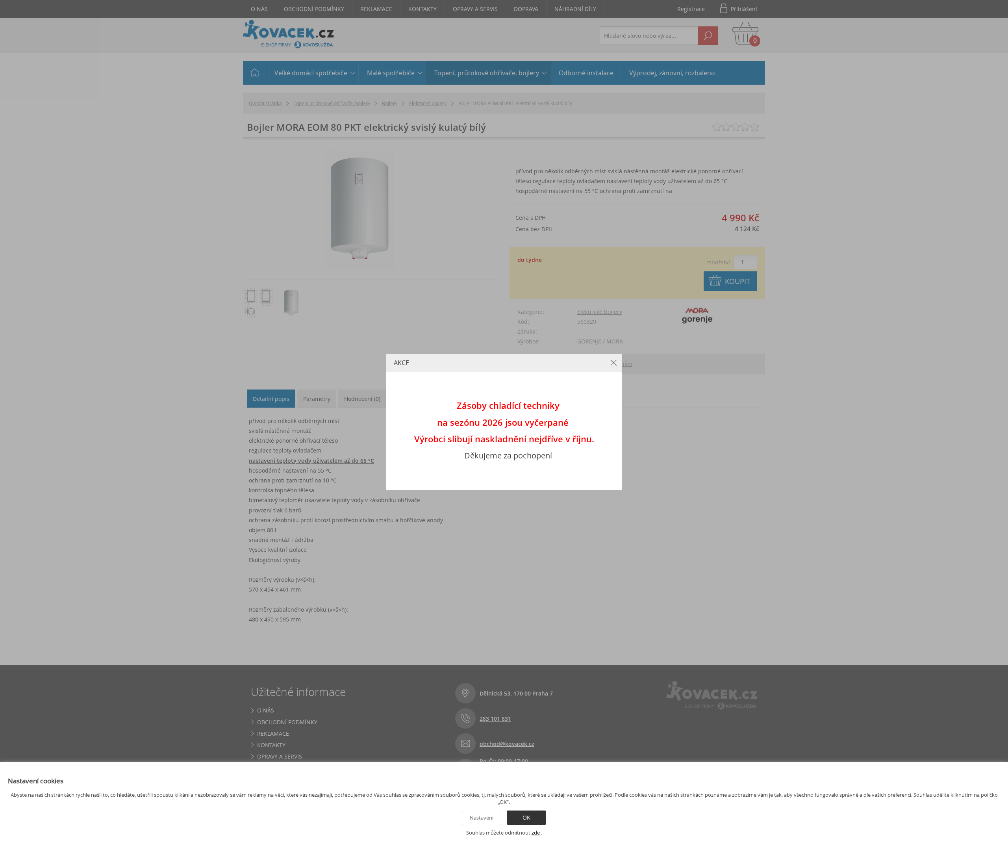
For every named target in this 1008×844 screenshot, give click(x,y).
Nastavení (481, 817)
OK (526, 817)
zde (536, 832)
